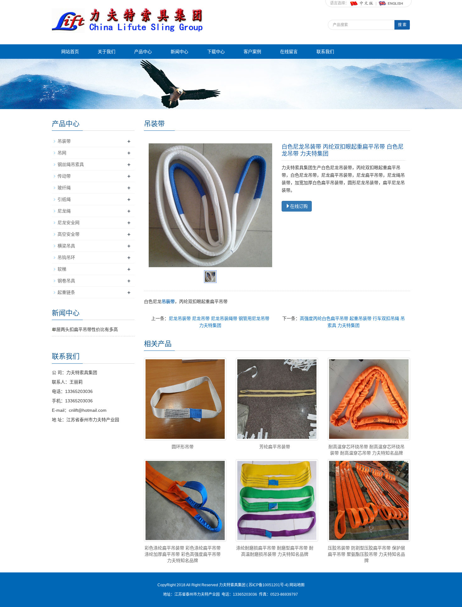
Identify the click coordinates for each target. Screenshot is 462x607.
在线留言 (289, 51)
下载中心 (216, 51)
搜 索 (402, 25)
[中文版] (362, 3)
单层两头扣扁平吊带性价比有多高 (85, 329)
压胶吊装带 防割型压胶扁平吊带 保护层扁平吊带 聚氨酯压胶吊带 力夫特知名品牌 (366, 554)
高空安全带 (69, 234)
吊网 (62, 152)
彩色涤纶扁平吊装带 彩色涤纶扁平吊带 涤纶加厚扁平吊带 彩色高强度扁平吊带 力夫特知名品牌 (183, 554)
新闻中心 (179, 51)
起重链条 (66, 292)
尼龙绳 (64, 210)
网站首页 (70, 51)
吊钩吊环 (66, 257)
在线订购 (299, 206)
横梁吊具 (66, 245)
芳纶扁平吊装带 (274, 446)
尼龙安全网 (69, 222)
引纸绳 (64, 199)
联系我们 (325, 51)
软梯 (62, 269)
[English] (391, 3)
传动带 (64, 176)
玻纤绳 (64, 187)
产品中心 (143, 51)
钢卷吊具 (66, 280)
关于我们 (106, 51)
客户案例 (252, 51)
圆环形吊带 (183, 446)
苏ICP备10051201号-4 (267, 585)
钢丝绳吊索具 (71, 164)
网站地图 (297, 585)
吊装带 (64, 141)
